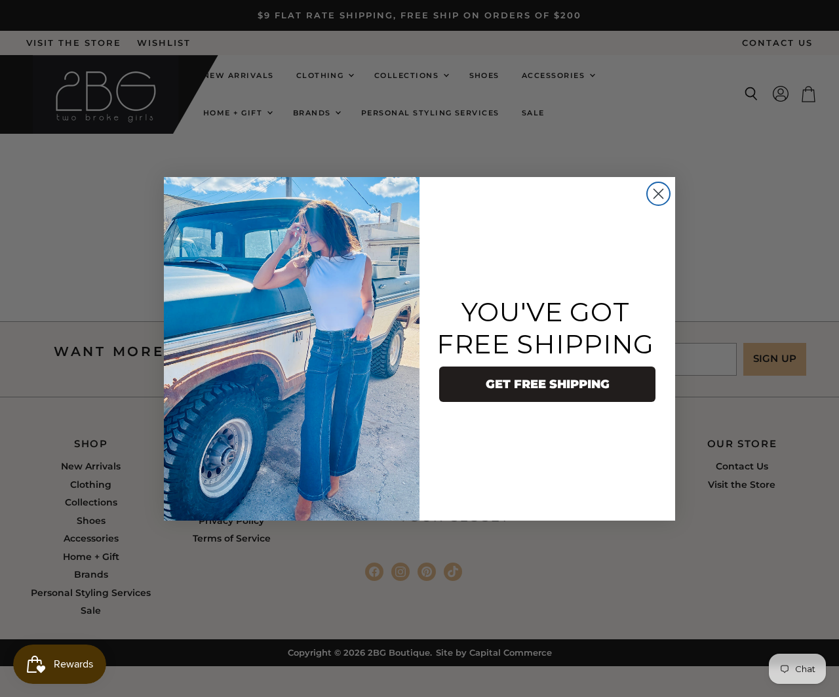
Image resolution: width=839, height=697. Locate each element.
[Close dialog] (658, 193)
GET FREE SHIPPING (548, 384)
